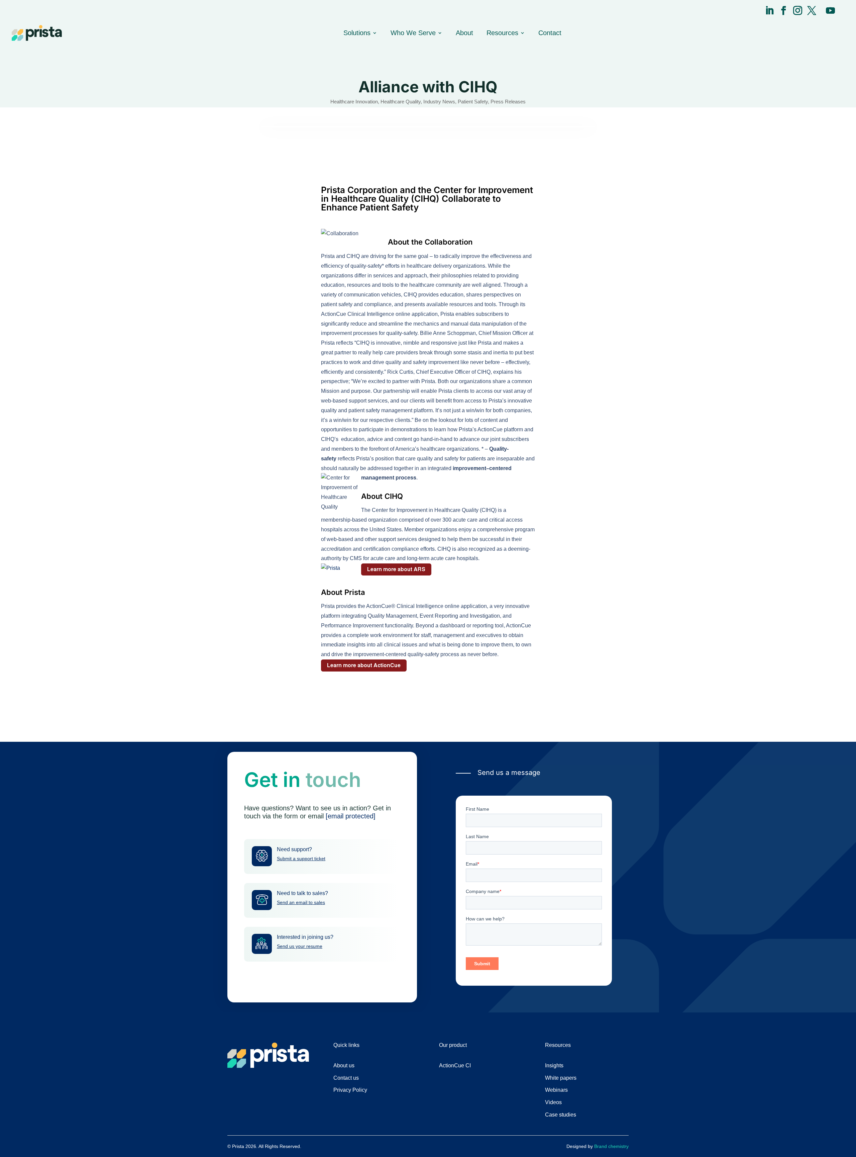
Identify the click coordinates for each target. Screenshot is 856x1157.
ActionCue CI (455, 1065)
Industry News (439, 101)
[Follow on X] (811, 10)
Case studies (560, 1115)
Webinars (556, 1090)
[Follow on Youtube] (830, 10)
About (464, 32)
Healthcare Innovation (354, 101)
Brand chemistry (611, 1146)
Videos (553, 1102)
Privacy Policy (350, 1090)
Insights (554, 1065)
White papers (560, 1078)
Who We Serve (413, 32)
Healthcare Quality (401, 101)
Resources (502, 32)
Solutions (356, 32)
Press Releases (508, 101)
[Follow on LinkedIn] (769, 10)
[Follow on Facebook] (783, 10)
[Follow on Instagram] (797, 10)
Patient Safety (473, 101)
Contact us (346, 1078)
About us (343, 1065)
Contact (549, 32)
